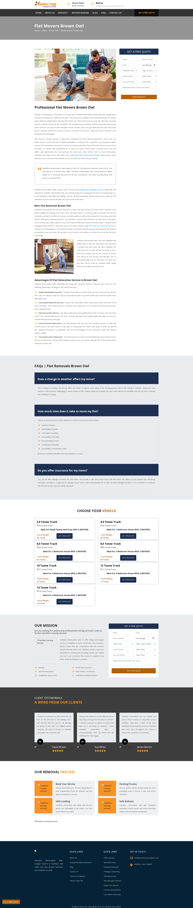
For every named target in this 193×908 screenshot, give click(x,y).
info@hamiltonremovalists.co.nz (147, 858)
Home (37, 30)
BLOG (95, 12)
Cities (44, 30)
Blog (71, 867)
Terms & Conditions (77, 876)
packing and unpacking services (91, 190)
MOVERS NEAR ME (80, 12)
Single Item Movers (111, 885)
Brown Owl (53, 30)
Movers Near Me (76, 881)
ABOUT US (50, 12)
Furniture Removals (111, 867)
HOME (38, 12)
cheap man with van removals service (99, 226)
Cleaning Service (110, 876)
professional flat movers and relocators (85, 155)
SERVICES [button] (62, 12)
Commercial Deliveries (112, 890)
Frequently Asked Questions (81, 862)
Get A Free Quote (134, 671)
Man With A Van (110, 862)
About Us (73, 858)
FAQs (103, 12)
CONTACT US (115, 12)
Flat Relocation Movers (112, 881)
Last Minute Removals (112, 894)
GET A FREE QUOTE (146, 12)
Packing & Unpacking (112, 871)
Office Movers (109, 858)
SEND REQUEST (139, 97)
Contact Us (74, 871)
